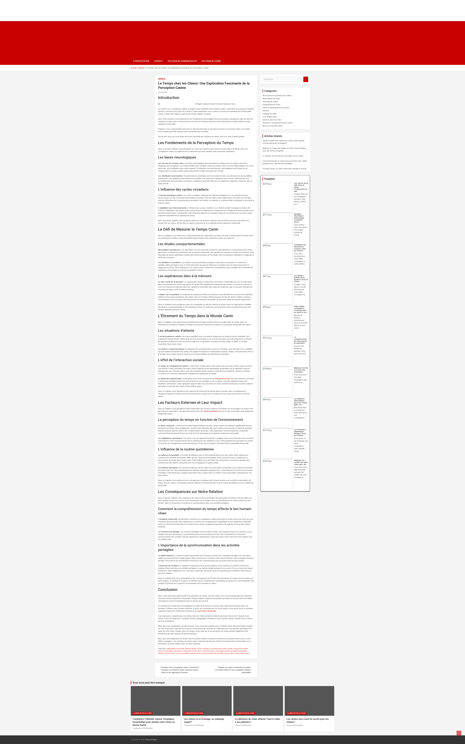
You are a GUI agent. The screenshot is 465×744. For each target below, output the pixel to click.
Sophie (150, 728)
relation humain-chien (166, 653)
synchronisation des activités (213, 653)
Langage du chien (269, 114)
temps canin (229, 653)
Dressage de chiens (270, 102)
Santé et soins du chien (272, 120)
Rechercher (305, 79)
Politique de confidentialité (182, 61)
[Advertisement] (232, 39)
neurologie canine (222, 651)
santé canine (196, 653)
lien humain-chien (195, 651)
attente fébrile (190, 649)
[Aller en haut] (459, 733)
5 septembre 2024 (140, 728)
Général (162, 79)
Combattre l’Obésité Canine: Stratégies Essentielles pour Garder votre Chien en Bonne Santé (154, 722)
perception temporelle (207, 611)
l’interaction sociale (222, 379)
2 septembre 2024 (191, 725)
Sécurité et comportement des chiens (278, 123)
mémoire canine (208, 651)
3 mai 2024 (162, 92)
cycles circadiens (203, 649)
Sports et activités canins (273, 126)
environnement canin (218, 649)
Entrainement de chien (271, 105)
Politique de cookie (211, 61)
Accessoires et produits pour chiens (277, 95)
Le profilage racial (270, 117)
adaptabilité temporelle (175, 649)
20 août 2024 (292, 725)
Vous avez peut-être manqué (148, 682)
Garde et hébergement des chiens (276, 108)
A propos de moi (141, 61)
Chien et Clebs (146, 8)
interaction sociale (180, 651)
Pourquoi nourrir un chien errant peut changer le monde (284, 169)
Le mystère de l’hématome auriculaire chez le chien (283, 156)
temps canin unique (242, 653)
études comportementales (237, 649)
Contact (158, 61)
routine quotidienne (210, 411)
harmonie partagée (165, 651)
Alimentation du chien (271, 98)
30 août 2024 (240, 725)
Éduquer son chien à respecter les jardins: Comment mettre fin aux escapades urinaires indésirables (233, 670)
